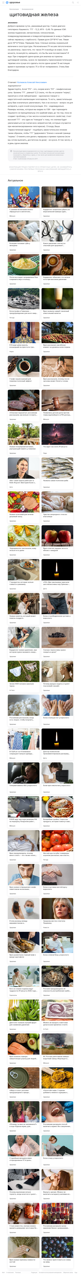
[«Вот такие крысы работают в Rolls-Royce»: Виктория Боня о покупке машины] (23, 473)
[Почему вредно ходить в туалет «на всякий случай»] (57, 677)
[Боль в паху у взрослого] (57, 1151)
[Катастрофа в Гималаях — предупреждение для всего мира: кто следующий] (23, 304)
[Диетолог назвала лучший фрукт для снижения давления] (23, 1015)
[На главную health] (14, 2)
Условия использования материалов (50, 1272)
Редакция (34, 1272)
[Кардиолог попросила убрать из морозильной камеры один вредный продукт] (57, 202)
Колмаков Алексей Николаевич (32, 82)
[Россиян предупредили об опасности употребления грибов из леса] (57, 981)
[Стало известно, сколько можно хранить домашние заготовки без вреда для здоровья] (23, 1219)
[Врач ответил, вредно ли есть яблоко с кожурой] (57, 541)
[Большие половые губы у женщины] (23, 236)
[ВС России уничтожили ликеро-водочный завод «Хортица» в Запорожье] (57, 1049)
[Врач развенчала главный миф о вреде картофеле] (23, 948)
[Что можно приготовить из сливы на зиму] (57, 1252)
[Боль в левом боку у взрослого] (57, 948)
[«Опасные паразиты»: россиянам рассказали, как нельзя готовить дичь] (23, 405)
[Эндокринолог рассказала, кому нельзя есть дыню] (23, 541)
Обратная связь (68, 1272)
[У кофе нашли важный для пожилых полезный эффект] (23, 372)
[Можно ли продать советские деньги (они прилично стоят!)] (57, 1015)
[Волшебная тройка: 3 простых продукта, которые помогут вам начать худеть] (57, 812)
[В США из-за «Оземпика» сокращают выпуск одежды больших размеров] (23, 744)
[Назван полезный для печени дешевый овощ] (23, 507)
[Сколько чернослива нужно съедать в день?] (57, 643)
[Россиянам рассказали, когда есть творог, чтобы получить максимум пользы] (23, 710)
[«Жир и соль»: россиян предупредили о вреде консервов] (23, 1083)
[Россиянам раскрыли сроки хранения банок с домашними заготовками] (57, 1219)
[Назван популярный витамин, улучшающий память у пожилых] (23, 439)
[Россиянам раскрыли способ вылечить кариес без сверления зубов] (57, 1117)
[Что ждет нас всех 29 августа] (57, 439)
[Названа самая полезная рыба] (57, 473)
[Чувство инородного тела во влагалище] (57, 507)
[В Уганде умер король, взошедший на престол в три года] (23, 338)
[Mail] (7, 2)
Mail (3, 1272)
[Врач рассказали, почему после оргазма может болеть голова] (57, 372)
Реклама (18, 1272)
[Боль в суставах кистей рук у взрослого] (57, 880)
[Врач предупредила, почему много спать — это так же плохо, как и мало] (23, 846)
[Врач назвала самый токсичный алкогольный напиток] (57, 304)
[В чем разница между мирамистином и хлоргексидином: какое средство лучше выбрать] (23, 914)
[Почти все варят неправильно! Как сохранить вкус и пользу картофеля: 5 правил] (23, 270)
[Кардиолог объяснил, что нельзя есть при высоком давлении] (57, 270)
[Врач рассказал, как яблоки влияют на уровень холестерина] (57, 338)
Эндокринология (27, 9)
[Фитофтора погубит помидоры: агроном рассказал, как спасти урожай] (57, 846)
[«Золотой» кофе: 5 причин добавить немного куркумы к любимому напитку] (57, 1083)
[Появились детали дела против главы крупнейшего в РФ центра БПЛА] (57, 405)
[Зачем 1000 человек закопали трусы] (23, 677)
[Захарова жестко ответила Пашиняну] (57, 914)
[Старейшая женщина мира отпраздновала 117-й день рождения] (23, 1151)
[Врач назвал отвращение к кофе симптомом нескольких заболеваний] (23, 880)
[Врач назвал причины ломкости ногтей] (23, 1252)
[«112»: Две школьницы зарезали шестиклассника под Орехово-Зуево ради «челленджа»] (57, 575)
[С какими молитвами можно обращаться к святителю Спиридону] (23, 202)
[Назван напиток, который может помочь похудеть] (23, 609)
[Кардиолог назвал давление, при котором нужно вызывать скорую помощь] (23, 643)
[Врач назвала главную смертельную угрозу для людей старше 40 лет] (23, 1049)
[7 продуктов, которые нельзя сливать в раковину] (23, 575)
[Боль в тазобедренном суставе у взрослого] (57, 609)
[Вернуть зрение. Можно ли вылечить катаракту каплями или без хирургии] (57, 1185)
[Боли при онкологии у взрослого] (57, 778)
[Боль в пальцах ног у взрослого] (57, 710)
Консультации (14, 9)
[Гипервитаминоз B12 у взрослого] (23, 778)
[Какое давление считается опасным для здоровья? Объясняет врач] (57, 236)
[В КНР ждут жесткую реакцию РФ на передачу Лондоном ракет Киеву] (23, 812)
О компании (10, 1272)
